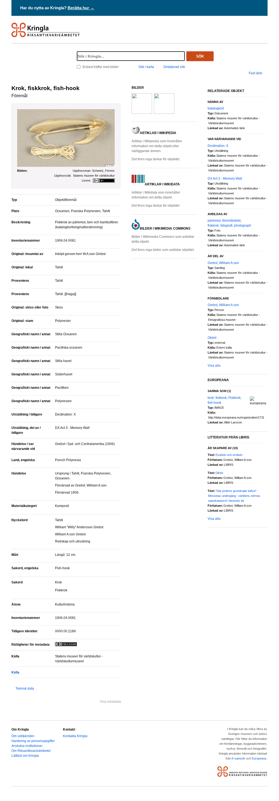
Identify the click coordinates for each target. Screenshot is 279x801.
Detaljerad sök (174, 67)
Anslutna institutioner (27, 746)
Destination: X (218, 146)
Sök (200, 56)
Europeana (259, 758)
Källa (15, 672)
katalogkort (216, 108)
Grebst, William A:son (223, 263)
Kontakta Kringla (75, 736)
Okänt (212, 338)
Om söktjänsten (22, 736)
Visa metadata (110, 702)
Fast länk (255, 73)
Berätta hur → (81, 7)
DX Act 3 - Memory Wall (225, 178)
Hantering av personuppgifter (33, 741)
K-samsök (238, 758)
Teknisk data (25, 688)
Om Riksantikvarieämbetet (30, 751)
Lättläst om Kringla (25, 756)
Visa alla (214, 365)
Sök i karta (146, 67)
